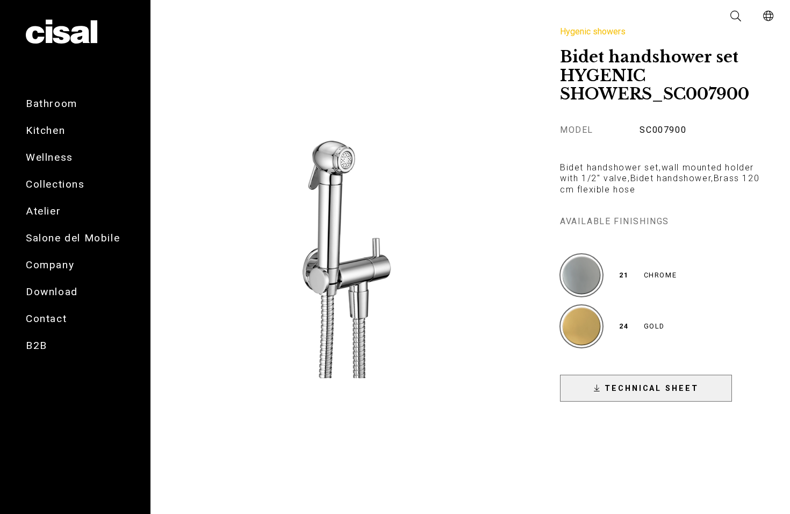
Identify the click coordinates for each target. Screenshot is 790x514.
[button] (736, 16)
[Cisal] (61, 32)
